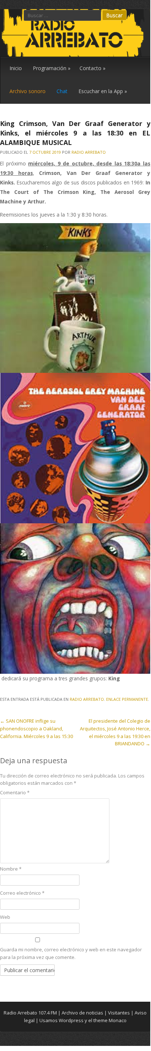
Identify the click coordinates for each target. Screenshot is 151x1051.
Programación (51, 68)
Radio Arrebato (88, 152)
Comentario (15, 792)
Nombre (11, 868)
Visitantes (119, 1012)
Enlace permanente (127, 699)
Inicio (15, 68)
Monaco (118, 1020)
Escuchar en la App (102, 91)
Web (5, 917)
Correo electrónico (22, 893)
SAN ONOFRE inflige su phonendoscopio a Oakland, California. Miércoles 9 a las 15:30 (36, 728)
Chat (62, 91)
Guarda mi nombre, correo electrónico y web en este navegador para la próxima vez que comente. (71, 953)
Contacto (92, 68)
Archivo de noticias (82, 1012)
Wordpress (71, 1020)
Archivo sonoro (27, 91)
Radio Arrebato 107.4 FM (30, 1012)
